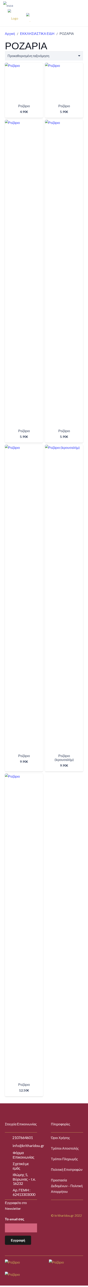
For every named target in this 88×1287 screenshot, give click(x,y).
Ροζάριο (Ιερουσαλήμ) (64, 758)
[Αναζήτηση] (75, 4)
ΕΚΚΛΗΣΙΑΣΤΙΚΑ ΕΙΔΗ (37, 33)
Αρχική (10, 33)
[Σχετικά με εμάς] (9, 1166)
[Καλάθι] (62, 17)
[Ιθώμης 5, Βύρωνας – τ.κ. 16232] (9, 1179)
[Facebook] (75, 17)
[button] (24, 768)
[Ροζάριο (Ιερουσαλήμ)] (64, 598)
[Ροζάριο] (24, 82)
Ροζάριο (24, 106)
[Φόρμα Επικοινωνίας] (9, 1155)
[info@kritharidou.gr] (9, 1145)
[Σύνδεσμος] (23, 4)
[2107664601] (8, 1138)
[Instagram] (81, 17)
